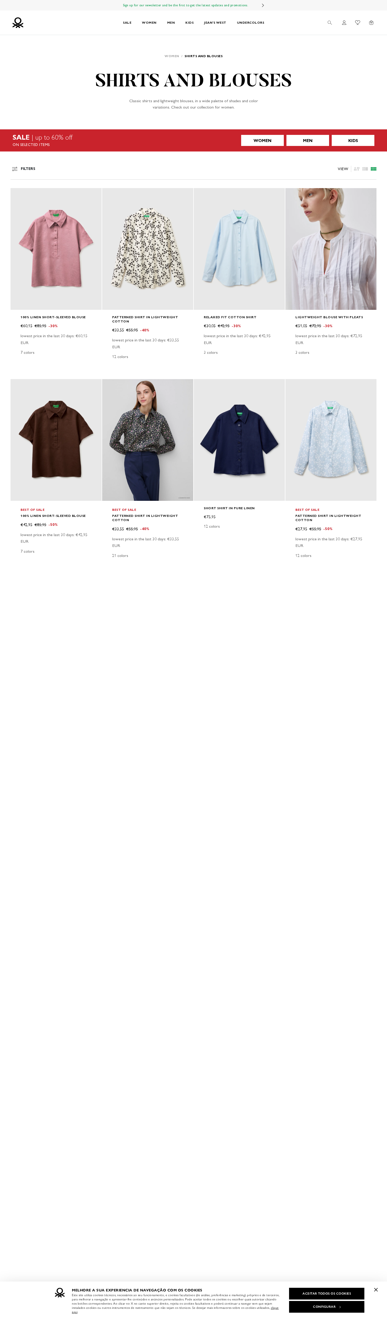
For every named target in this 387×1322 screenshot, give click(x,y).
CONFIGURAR (324, 1307)
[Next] (263, 5)
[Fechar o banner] (376, 1289)
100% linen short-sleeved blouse (53, 317)
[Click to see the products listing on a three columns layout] (373, 169)
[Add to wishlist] (19, 195)
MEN (171, 23)
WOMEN (149, 23)
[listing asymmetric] (357, 169)
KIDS (189, 23)
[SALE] (193, 140)
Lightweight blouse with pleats (329, 317)
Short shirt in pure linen (229, 508)
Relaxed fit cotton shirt (230, 317)
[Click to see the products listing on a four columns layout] (365, 169)
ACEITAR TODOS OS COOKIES (326, 1293)
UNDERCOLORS (250, 23)
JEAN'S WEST (215, 23)
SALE (127, 23)
